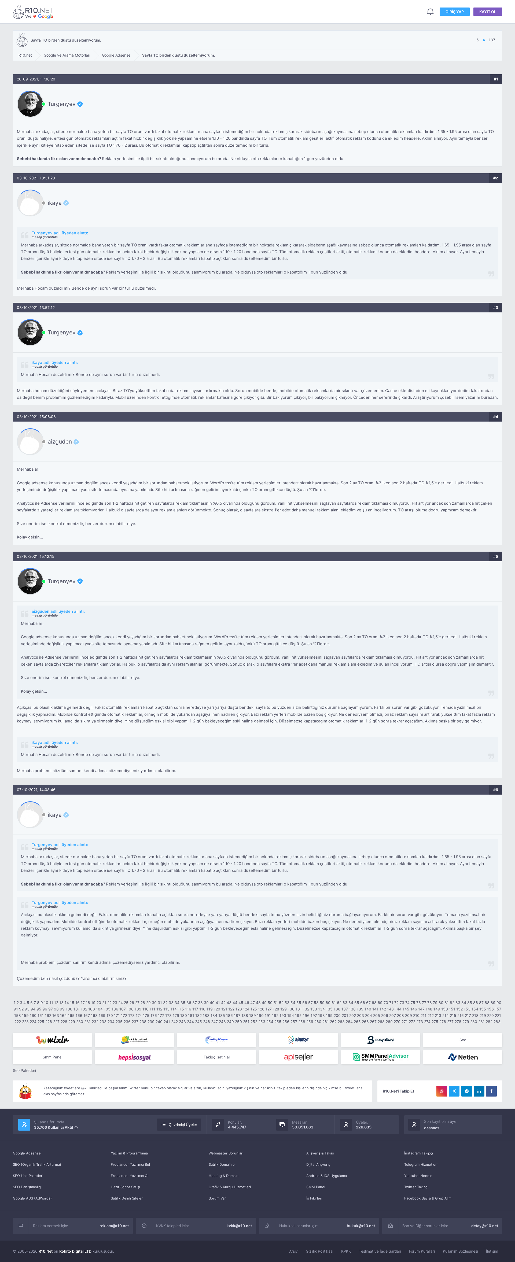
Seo (462, 1040)
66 (362, 1002)
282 (489, 1021)
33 (171, 1002)
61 (334, 1002)
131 (299, 1009)
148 (429, 1009)
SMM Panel (315, 1187)
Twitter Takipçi (416, 1187)
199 (329, 1015)
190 (260, 1015)
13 (61, 1002)
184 (214, 1015)
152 (459, 1009)
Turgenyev (62, 104)
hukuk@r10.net (361, 1225)
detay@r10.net (484, 1225)
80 (441, 1002)
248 (222, 1021)
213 (438, 1015)
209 (408, 1015)
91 (16, 1009)
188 (244, 1015)
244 (190, 1021)
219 (483, 1015)
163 (55, 1015)
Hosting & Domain (223, 1176)
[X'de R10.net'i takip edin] (454, 1091)
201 (345, 1015)
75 (413, 1002)
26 (132, 1002)
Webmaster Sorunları (226, 1153)
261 (325, 1021)
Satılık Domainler (222, 1164)
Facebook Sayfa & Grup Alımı (428, 1198)
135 (329, 1009)
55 (298, 1002)
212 (431, 1015)
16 (77, 1002)
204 (368, 1015)
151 (452, 1009)
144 (398, 1009)
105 (107, 1009)
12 (56, 1002)
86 (475, 1002)
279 (465, 1021)
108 (130, 1009)
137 (344, 1009)
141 (375, 1009)
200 (337, 1015)
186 (229, 1015)
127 (269, 1009)
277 (450, 1021)
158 (17, 1015)
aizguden (60, 441)
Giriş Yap (455, 11)
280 (473, 1021)
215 (453, 1015)
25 (126, 1002)
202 (352, 1015)
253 (261, 1021)
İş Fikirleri (314, 1198)
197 (314, 1015)
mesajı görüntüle (45, 237)
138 (352, 1009)
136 (337, 1009)
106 (115, 1009)
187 (237, 1015)
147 (421, 1009)
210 (416, 1015)
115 (181, 1009)
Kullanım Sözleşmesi (460, 1251)
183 (206, 1015)
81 (446, 1002)
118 (202, 1009)
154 (475, 1009)
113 (166, 1009)
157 (498, 1009)
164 (63, 1015)
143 (390, 1009)
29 (148, 1002)
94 (33, 1009)
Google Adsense (27, 1153)
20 (99, 1002)
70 (386, 1002)
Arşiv (293, 1251)
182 (198, 1015)
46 (246, 1002)
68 (374, 1002)
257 (293, 1021)
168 (94, 1015)
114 (174, 1009)
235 (119, 1021)
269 (389, 1021)
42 (223, 1002)
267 (373, 1021)
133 (313, 1009)
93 (27, 1009)
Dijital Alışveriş (318, 1164)
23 (115, 1002)
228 (64, 1021)
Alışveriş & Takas (320, 1153)
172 (124, 1015)
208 (400, 1015)
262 (333, 1021)
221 (498, 1015)
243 (182, 1021)
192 (275, 1015)
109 (138, 1009)
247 (214, 1021)
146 (413, 1009)
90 (498, 1002)
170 (109, 1015)
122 (231, 1009)
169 (102, 1015)
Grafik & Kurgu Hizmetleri (230, 1187)
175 (146, 1015)
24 (120, 1002)
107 (122, 1009)
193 (282, 1015)
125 (254, 1009)
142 (383, 1009)
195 (298, 1015)
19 (93, 1002)
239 (151, 1021)
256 (285, 1021)
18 (88, 1002)
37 (194, 1002)
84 (463, 1002)
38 (200, 1002)
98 (56, 1009)
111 (152, 1009)
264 (349, 1021)
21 (104, 1002)
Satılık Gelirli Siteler (127, 1198)
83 (457, 1002)
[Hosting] (216, 1040)
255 (277, 1021)
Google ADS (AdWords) (32, 1198)
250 (238, 1021)
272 (412, 1021)
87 (481, 1002)
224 (33, 1021)
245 (198, 1021)
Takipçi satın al (217, 1057)
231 (87, 1021)
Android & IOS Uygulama (326, 1176)
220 (490, 1015)
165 (71, 1015)
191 (268, 1015)
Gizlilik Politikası (319, 1251)
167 (86, 1015)
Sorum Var (217, 1198)
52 (281, 1002)
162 (48, 1015)
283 (497, 1021)
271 (405, 1021)
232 (95, 1021)
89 (493, 1002)
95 (38, 1009)
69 (380, 1002)
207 (392, 1015)
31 (160, 1002)
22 (109, 1002)
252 (254, 1021)
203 (360, 1015)
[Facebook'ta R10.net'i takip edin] (491, 1091)
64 (350, 1002)
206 (384, 1015)
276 (442, 1021)
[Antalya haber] (134, 1040)
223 (25, 1021)
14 (67, 1002)
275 (435, 1021)
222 (17, 1021)
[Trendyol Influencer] (52, 1040)
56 (304, 1002)
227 (56, 1021)
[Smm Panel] (380, 1040)
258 (301, 1021)
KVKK (346, 1251)
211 (423, 1015)
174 (139, 1015)
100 (69, 1009)
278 (458, 1021)
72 (396, 1002)
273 (419, 1021)
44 (235, 1002)
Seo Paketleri (24, 1070)
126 (261, 1009)
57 (310, 1002)
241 (167, 1021)
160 (33, 1015)
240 (159, 1021)
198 (321, 1015)
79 (435, 1002)
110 (145, 1009)
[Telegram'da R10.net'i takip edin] (466, 1091)
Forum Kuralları (422, 1251)
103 (91, 1009)
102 (84, 1009)
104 (99, 1009)
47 (252, 1002)
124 (246, 1009)
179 (176, 1015)
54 (292, 1002)
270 (397, 1021)
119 (210, 1009)
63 (345, 1002)
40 (212, 1002)
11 (51, 1002)
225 (41, 1021)
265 (357, 1021)
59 (322, 1002)
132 (306, 1009)
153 (467, 1009)
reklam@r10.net (114, 1225)
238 (142, 1021)
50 (270, 1002)
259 (309, 1021)
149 (436, 1009)
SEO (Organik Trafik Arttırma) (37, 1164)
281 (481, 1021)
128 (276, 1009)
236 (127, 1021)
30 (154, 1002)
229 (71, 1021)
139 (360, 1009)
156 (490, 1009)
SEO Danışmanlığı (27, 1187)
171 (117, 1015)
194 (290, 1015)
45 (240, 1002)
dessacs (431, 1128)
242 (174, 1021)
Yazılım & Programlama (129, 1153)
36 (188, 1002)
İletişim (492, 1251)
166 (79, 1015)
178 (168, 1015)
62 (339, 1002)
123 (239, 1009)
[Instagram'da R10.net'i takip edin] (441, 1091)
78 (429, 1002)
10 (46, 1002)
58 (316, 1002)
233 (103, 1021)
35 (183, 1002)
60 (328, 1002)
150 (444, 1009)
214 (445, 1015)
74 (407, 1002)
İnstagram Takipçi (418, 1153)
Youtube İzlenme (418, 1176)
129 (283, 1009)
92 (21, 1009)
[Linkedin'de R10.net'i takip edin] (479, 1091)
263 (341, 1021)
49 (264, 1002)
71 (391, 1002)
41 (218, 1002)
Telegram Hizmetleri (420, 1164)
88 (487, 1002)
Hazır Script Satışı (125, 1187)
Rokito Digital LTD (75, 1251)
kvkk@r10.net (239, 1225)
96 (44, 1009)
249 (230, 1021)
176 (153, 1015)
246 (206, 1021)
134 (321, 1009)
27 (137, 1002)
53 (287, 1002)
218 (475, 1015)
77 (424, 1002)
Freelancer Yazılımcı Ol (129, 1176)
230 (79, 1021)
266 (365, 1021)
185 (221, 1015)
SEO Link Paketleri (28, 1176)
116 (188, 1009)
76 (418, 1002)
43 (229, 1002)
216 (460, 1015)
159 (25, 1015)
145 (406, 1009)
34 (177, 1002)
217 (468, 1015)
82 (452, 1002)
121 (224, 1009)
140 (368, 1009)
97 (50, 1009)
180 (183, 1015)
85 (469, 1002)
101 (76, 1009)
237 (135, 1021)
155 (482, 1009)
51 (276, 1002)
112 (159, 1009)
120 (217, 1009)
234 (111, 1021)
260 (317, 1021)
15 (72, 1002)
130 (291, 1009)
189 (252, 1015)
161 (41, 1015)
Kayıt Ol (487, 11)
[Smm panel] (380, 1057)
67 (368, 1002)
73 (402, 1002)
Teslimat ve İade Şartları (380, 1251)
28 (143, 1002)
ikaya (55, 203)
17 (83, 1002)
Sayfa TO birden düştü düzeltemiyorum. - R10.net (34, 11)
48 (258, 1002)
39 (206, 1002)
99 (62, 1009)
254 (269, 1021)
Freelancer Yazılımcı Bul (130, 1164)
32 (165, 1002)
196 (306, 1015)
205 (376, 1015)
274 (427, 1021)
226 (48, 1021)
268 (381, 1021)
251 (246, 1021)
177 (161, 1015)
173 (131, 1015)
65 (356, 1002)
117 (195, 1009)
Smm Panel (52, 1057)
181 (191, 1015)
